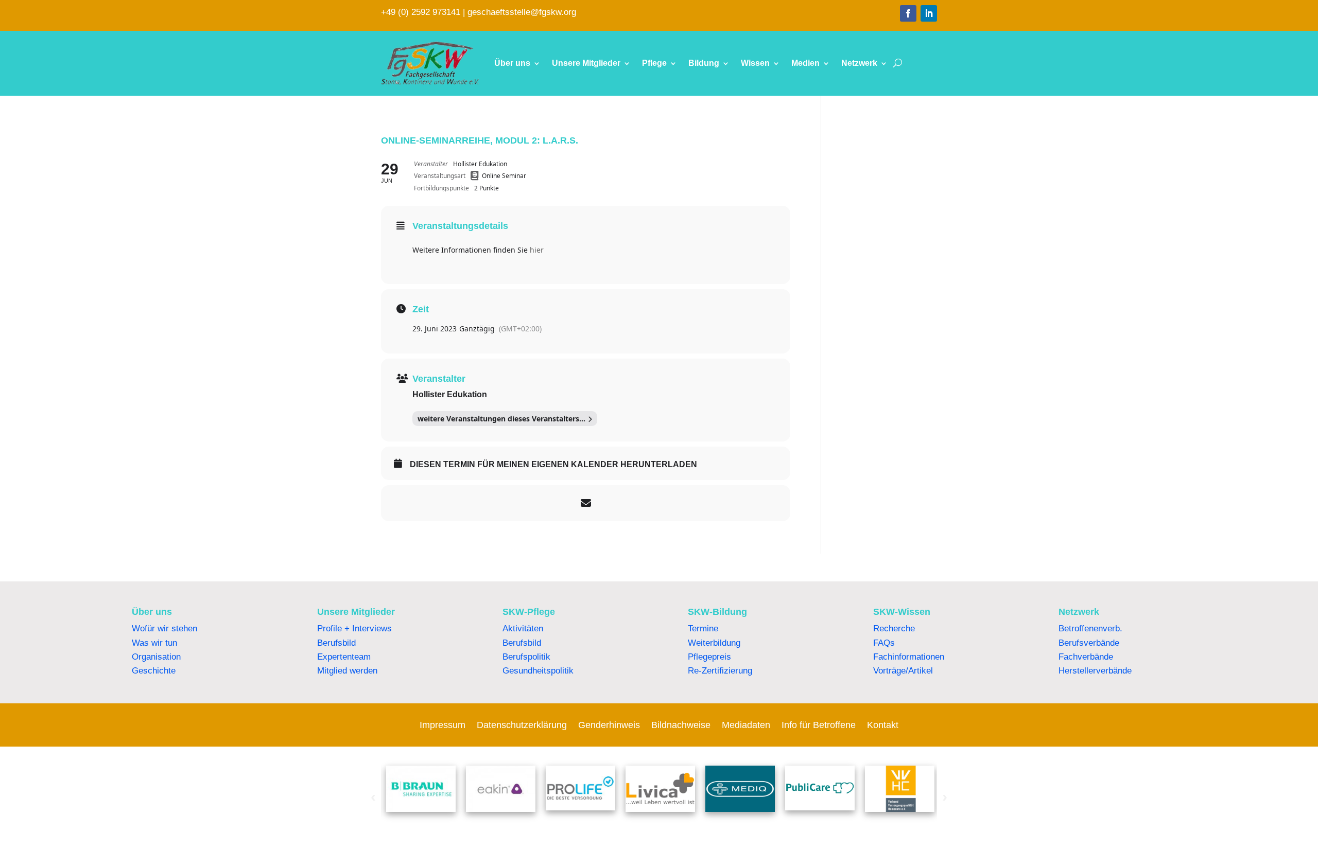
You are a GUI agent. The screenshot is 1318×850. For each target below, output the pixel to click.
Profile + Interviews (354, 628)
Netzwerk (859, 63)
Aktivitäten (522, 628)
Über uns (512, 63)
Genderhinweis (609, 725)
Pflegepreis (709, 657)
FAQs (884, 643)
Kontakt (882, 725)
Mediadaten (746, 725)
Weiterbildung (714, 643)
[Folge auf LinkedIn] (929, 13)
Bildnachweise (680, 725)
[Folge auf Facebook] (908, 13)
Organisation (156, 657)
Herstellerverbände (1095, 671)
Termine (703, 628)
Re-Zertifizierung (720, 671)
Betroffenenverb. (1090, 628)
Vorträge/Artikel (903, 671)
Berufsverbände (1089, 643)
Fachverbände (1086, 657)
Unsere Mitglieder (586, 63)
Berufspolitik (526, 657)
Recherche (894, 628)
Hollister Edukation (449, 394)
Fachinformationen (908, 657)
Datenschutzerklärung (522, 725)
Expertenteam (344, 657)
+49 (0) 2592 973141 (420, 12)
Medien (805, 63)
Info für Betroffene (819, 725)
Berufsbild (336, 643)
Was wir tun (154, 643)
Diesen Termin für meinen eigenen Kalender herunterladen (553, 464)
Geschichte (154, 671)
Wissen (755, 63)
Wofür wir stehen (164, 628)
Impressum (442, 725)
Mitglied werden (347, 671)
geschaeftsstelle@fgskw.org (521, 12)
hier (537, 250)
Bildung (703, 63)
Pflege (654, 63)
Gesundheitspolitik (538, 671)
